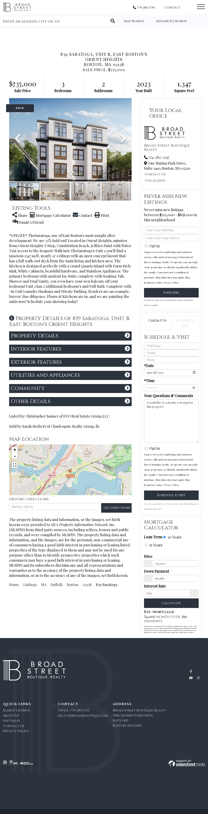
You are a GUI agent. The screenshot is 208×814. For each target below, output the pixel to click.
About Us (11, 715)
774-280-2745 (145, 7)
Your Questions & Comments (168, 395)
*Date (149, 365)
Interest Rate (155, 586)
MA (43, 584)
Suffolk (57, 584)
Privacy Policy (171, 282)
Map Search (134, 21)
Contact (172, 7)
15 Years (155, 544)
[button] (113, 21)
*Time (149, 380)
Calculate (171, 603)
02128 (87, 584)
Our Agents (155, 180)
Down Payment (156, 571)
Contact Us (155, 174)
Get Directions (117, 508)
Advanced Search (171, 21)
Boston (72, 584)
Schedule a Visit (185, 323)
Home (14, 584)
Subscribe (171, 292)
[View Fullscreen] (15, 465)
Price (148, 556)
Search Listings (16, 710)
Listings (30, 584)
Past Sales (11, 720)
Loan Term (153, 536)
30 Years (174, 536)
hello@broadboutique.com (83, 715)
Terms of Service (150, 509)
